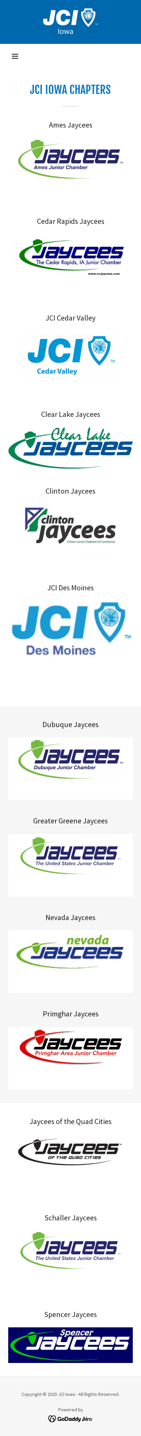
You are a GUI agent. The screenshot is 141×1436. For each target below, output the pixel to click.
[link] (70, 22)
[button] (15, 56)
